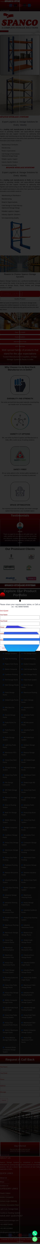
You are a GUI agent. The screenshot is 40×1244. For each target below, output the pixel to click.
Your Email (3, 621)
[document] (20, 622)
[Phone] (34, 1233)
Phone (2, 627)
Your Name (3, 614)
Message (3, 640)
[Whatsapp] (34, 1239)
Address (2, 633)
